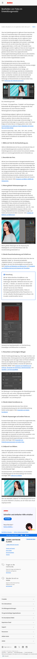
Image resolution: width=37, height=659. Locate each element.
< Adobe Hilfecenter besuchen (12, 544)
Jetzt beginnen (9, 586)
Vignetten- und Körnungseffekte (10, 369)
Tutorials (8, 554)
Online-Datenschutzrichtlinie (21, 532)
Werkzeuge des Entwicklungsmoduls (14, 80)
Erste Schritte (9, 550)
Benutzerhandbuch (10, 552)
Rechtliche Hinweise (7, 532)
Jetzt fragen (8, 572)
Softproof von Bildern (16, 475)
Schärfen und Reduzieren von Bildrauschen (16, 266)
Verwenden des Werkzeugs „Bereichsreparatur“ (19, 367)
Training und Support (10, 548)
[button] (2, 3)
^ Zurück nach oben (30, 539)
